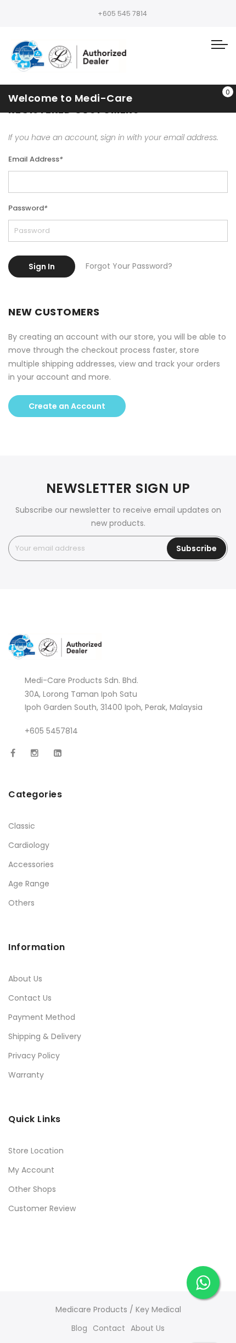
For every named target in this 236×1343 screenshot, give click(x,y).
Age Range (28, 883)
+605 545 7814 (122, 13)
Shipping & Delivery (44, 1036)
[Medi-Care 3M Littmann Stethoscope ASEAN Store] (68, 56)
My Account (31, 1169)
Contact (109, 1328)
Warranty (26, 1074)
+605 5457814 (51, 730)
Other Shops (32, 1189)
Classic (21, 825)
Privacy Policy (34, 1055)
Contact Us (30, 997)
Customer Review (42, 1208)
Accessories (31, 864)
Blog (79, 1328)
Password (28, 208)
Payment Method (41, 1017)
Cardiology (28, 845)
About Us (25, 978)
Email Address (35, 159)
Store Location (36, 1150)
